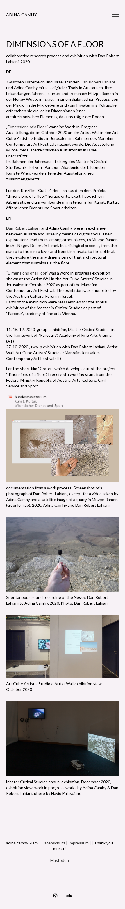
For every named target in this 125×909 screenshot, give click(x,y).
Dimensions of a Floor (27, 126)
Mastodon (59, 860)
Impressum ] (79, 842)
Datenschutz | (55, 842)
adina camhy (21, 14)
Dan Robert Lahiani (98, 81)
